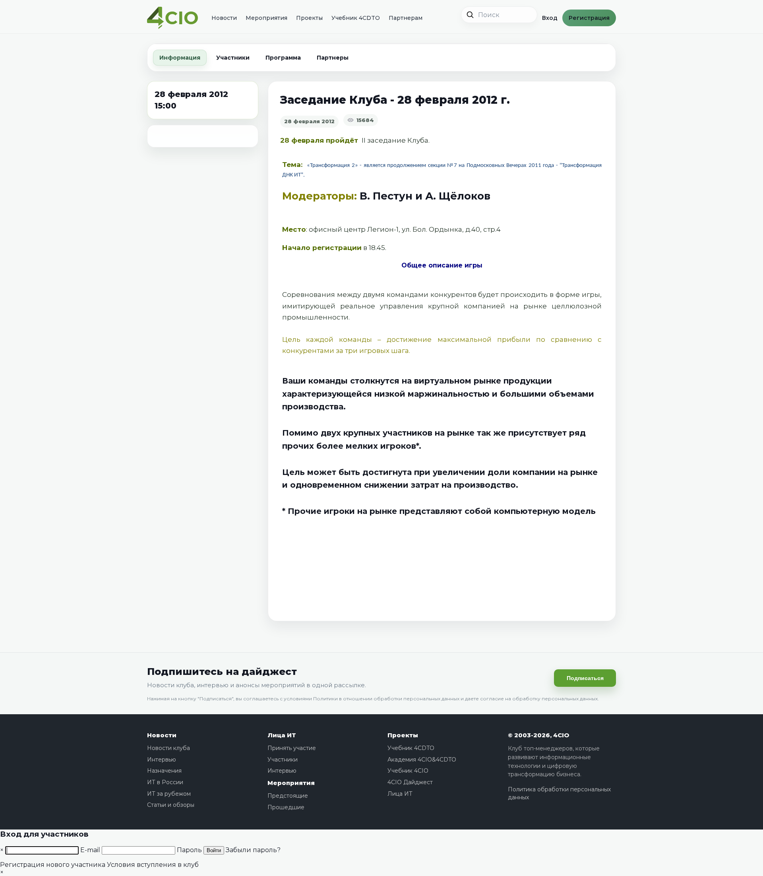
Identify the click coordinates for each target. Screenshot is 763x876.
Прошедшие (285, 807)
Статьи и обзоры (170, 804)
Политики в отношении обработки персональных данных (386, 699)
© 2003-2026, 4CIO (538, 735)
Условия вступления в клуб (153, 864)
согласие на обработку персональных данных (539, 699)
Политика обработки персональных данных (559, 793)
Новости (224, 17)
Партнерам (405, 17)
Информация (179, 57)
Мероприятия (266, 17)
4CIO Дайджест (410, 782)
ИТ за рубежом (169, 793)
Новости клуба (168, 748)
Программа (283, 57)
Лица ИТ (281, 735)
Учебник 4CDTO (355, 17)
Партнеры (333, 57)
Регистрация (589, 17)
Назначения (164, 770)
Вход (550, 17)
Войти (214, 850)
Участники (233, 57)
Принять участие (291, 748)
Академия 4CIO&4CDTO (421, 759)
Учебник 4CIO (407, 770)
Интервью (161, 759)
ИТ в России (165, 782)
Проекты (309, 17)
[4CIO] (172, 18)
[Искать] (470, 15)
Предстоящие (287, 795)
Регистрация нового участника (52, 864)
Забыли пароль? (253, 850)
